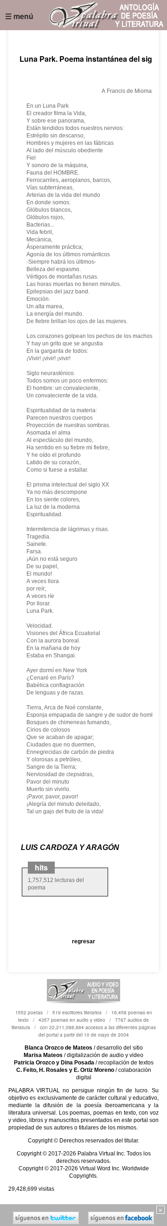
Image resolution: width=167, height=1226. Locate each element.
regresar (83, 941)
